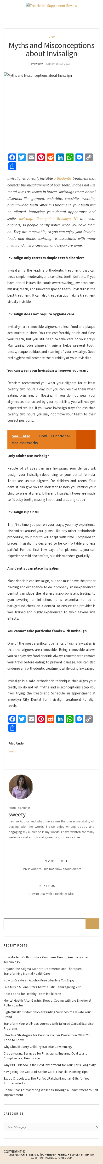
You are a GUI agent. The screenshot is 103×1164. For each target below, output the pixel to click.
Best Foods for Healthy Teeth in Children (32, 994)
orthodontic (63, 178)
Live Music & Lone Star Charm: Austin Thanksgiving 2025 (43, 987)
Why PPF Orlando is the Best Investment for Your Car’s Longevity (50, 1065)
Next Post (51, 890)
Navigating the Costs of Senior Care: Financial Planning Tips (46, 1071)
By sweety (37, 63)
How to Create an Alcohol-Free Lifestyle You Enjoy (39, 980)
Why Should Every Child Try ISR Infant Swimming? (38, 1046)
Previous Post (51, 865)
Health (51, 37)
